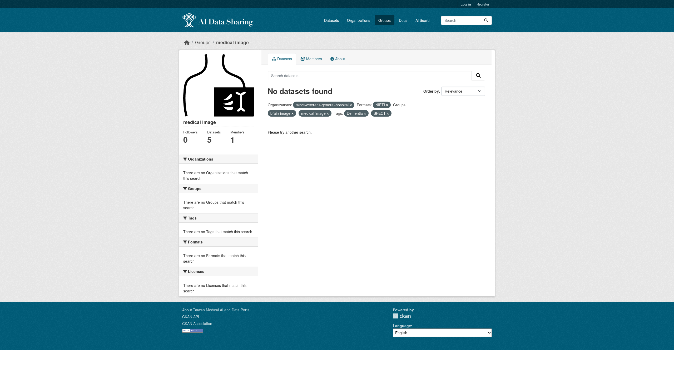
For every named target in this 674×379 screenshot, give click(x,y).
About (339, 58)
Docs (403, 20)
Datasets (331, 20)
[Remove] (351, 105)
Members (313, 58)
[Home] (187, 42)
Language (402, 325)
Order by (431, 91)
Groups (384, 20)
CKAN (402, 316)
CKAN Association (197, 323)
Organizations (358, 20)
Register (483, 4)
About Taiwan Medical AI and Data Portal (216, 309)
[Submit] (486, 20)
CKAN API (190, 316)
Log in (465, 4)
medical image (232, 42)
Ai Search (423, 20)
